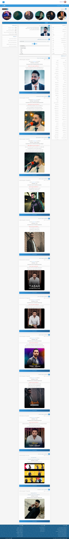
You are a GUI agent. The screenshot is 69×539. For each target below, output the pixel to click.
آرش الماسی (56, 69)
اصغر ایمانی (64, 132)
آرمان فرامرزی (64, 86)
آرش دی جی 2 (64, 73)
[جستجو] (4, 2)
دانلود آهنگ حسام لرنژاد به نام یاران (12, 38)
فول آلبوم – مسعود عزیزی (20, 536)
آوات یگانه (57, 99)
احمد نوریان (56, 121)
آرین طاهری (56, 95)
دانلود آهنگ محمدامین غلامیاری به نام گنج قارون (11, 44)
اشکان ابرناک (64, 128)
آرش (65, 69)
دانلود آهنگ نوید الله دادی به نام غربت (62, 536)
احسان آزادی (56, 104)
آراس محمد (64, 64)
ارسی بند (57, 124)
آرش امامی (64, 71)
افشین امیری (56, 134)
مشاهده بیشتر (35, 92)
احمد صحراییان (64, 119)
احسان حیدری (64, 110)
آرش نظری (57, 78)
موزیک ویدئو (64, 53)
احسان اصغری (56, 106)
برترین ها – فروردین (42, 530)
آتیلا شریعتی (64, 62)
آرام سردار (57, 64)
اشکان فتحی (56, 128)
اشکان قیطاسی (64, 130)
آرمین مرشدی (56, 91)
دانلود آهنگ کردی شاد (63, 38)
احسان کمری (56, 113)
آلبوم (65, 27)
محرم (65, 49)
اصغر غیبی (64, 134)
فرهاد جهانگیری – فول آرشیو (19, 530)
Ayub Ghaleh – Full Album (20, 532)
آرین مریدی (64, 97)
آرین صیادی (64, 95)
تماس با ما (58, 5)
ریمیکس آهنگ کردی (63, 42)
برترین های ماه (64, 31)
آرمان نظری (57, 86)
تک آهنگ (45, 59)
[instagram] (3, 6)
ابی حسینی (64, 104)
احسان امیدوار (64, 108)
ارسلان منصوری (64, 124)
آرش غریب (57, 75)
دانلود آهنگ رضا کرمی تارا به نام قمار (10, 30)
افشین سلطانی (56, 137)
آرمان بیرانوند (56, 82)
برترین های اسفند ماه (42, 531)
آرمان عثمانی (56, 84)
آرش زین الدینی (56, 73)
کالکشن (65, 47)
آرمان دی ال (64, 84)
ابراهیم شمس (64, 102)
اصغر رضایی (56, 132)
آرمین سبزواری (56, 89)
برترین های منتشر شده (41, 527)
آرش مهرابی (64, 78)
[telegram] (4, 6)
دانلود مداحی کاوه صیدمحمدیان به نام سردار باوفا (9, 32)
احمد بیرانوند (64, 117)
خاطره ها (65, 36)
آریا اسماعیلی (64, 93)
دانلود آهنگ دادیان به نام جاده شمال (62, 532)
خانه (65, 5)
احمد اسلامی (56, 115)
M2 (65, 60)
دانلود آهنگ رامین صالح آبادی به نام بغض (12, 40)
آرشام (65, 80)
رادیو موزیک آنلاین (63, 40)
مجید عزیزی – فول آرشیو (20, 531)
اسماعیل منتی (64, 126)
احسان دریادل (56, 110)
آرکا (57, 80)
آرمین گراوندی (64, 91)
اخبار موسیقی (64, 29)
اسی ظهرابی (56, 126)
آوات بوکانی (64, 99)
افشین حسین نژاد (64, 137)
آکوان (57, 97)
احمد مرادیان (56, 119)
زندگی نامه (64, 44)
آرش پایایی (57, 71)
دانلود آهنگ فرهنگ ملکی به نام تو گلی (12, 42)
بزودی (65, 33)
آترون (57, 60)
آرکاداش (65, 82)
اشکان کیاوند (56, 130)
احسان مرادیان (64, 115)
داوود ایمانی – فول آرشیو (20, 527)
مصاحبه (62, 5)
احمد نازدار (64, 121)
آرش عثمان (64, 75)
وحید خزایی (34, 61)
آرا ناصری (57, 62)
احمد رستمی (56, 117)
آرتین (65, 67)
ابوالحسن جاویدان (56, 102)
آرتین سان (57, 67)
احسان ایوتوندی (56, 108)
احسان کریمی (64, 113)
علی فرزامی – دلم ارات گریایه (11, 27)
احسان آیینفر (64, 106)
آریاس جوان (56, 93)
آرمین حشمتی (64, 89)
